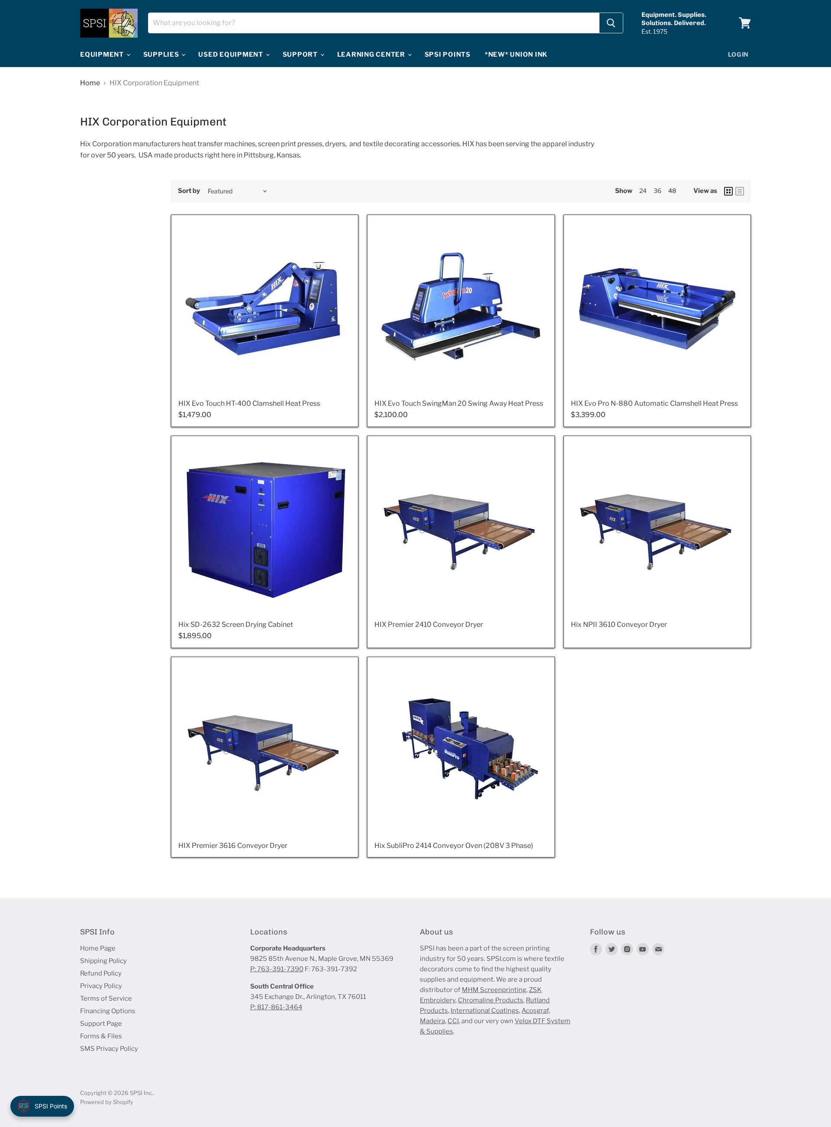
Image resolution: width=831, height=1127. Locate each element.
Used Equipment (231, 54)
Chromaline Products (490, 1000)
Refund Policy (101, 973)
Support (301, 54)
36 (657, 190)
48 (672, 190)
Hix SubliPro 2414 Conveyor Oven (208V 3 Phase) (453, 845)
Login (738, 54)
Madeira (432, 1021)
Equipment (103, 54)
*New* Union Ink (516, 54)
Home (90, 83)
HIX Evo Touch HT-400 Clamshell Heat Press (249, 403)
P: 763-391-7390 (276, 969)
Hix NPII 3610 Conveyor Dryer (619, 624)
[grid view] (728, 191)
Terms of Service (106, 998)
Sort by (189, 191)
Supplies (162, 54)
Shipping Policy (103, 961)
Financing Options (107, 1011)
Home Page (98, 948)
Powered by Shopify (106, 1101)
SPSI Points (447, 54)
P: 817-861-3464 (276, 1007)
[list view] (739, 191)
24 (643, 190)
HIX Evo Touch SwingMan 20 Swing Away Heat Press (458, 403)
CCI (453, 1021)
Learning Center (372, 54)
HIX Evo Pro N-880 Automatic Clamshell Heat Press (654, 403)
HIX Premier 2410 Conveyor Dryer (428, 624)
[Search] (611, 23)
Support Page (101, 1023)
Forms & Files (101, 1036)
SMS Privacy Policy (109, 1049)
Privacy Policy (101, 986)
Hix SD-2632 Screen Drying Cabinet (235, 624)
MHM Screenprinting (494, 990)
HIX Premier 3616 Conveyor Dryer (232, 845)
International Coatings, (485, 1011)
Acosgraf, (536, 1011)
